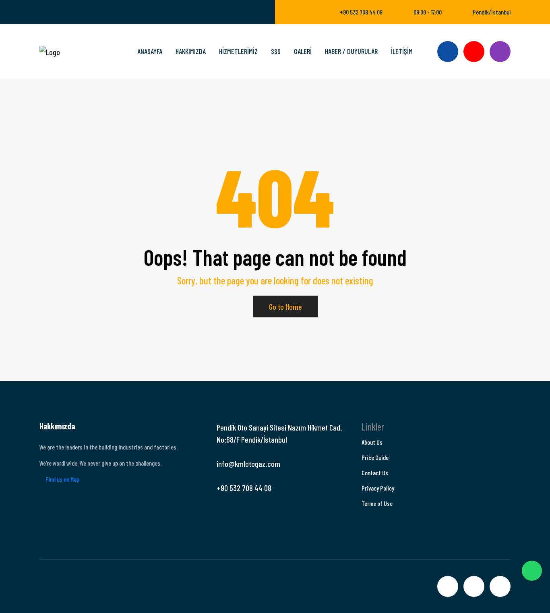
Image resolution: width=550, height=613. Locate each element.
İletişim (402, 51)
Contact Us (375, 472)
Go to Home (285, 306)
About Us (372, 442)
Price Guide (375, 457)
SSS (276, 51)
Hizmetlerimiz (238, 51)
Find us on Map (61, 479)
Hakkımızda (191, 51)
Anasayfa (149, 51)
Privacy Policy (378, 488)
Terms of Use (377, 503)
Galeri (303, 51)
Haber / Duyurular (351, 51)
